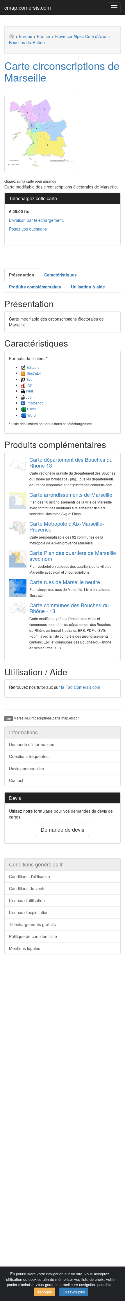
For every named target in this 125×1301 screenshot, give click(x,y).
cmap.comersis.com (27, 7)
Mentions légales (24, 948)
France (43, 36)
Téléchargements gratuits (32, 924)
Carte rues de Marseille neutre (64, 582)
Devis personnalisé (26, 768)
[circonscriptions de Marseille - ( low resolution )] (62, 133)
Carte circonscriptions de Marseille (61, 71)
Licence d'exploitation (29, 912)
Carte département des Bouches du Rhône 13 (70, 462)
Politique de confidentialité (33, 936)
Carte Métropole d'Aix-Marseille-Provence (66, 526)
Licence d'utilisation (27, 900)
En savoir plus (74, 1291)
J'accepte (44, 1291)
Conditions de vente (27, 888)
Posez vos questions (28, 229)
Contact (16, 780)
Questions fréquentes (29, 756)
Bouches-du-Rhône (27, 42)
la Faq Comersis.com (80, 687)
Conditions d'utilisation (29, 876)
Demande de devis (62, 829)
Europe (25, 36)
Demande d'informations (31, 744)
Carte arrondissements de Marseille (70, 494)
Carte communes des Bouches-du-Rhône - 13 (69, 608)
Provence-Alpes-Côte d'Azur (81, 36)
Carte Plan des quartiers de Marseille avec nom (72, 555)
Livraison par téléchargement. (36, 220)
